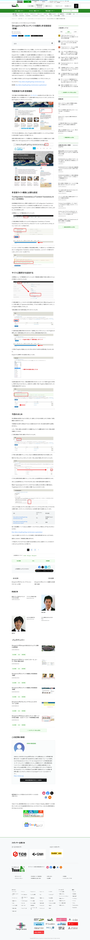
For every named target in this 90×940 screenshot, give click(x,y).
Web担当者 (51, 1)
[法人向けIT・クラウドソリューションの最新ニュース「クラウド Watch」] (39, 924)
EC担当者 (55, 1)
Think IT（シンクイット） (18, 5)
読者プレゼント (48, 5)
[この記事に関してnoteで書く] (49, 567)
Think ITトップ (14, 18)
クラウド (45, 14)
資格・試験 (14, 908)
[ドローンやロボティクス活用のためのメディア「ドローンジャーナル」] (61, 928)
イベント (74, 900)
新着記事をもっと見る (69, 137)
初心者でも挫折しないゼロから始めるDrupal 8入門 (36, 18)
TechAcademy (75, 905)
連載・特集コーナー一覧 (22, 18)
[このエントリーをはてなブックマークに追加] (46, 567)
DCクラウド (62, 1)
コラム (74, 903)
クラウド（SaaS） (24, 900)
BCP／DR (23, 905)
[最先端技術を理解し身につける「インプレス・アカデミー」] (73, 928)
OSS (13, 903)
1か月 (75, 31)
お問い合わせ (49, 876)
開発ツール (42, 898)
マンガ (51, 15)
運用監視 (32, 905)
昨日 (61, 31)
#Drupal (29, 555)
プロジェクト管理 (52, 903)
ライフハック (42, 908)
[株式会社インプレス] (21, 926)
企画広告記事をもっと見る (69, 227)
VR (47, 15)
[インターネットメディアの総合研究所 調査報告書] (73, 920)
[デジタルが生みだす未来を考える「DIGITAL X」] (50, 928)
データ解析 (33, 900)
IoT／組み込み (61, 14)
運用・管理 (42, 903)
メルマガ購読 (31, 5)
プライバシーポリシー (19, 878)
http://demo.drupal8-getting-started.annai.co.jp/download (30, 85)
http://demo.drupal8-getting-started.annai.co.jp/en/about (27, 532)
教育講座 (58, 2)
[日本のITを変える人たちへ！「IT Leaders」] (50, 924)
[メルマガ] (43, 793)
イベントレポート (35, 15)
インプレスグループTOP (67, 878)
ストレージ (39, 14)
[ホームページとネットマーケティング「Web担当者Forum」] (61, 920)
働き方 (50, 905)
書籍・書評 (74, 896)
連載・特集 (15, 14)
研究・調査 (67, 1)
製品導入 (43, 1)
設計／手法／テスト (24, 898)
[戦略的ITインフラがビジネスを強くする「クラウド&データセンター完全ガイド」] (39, 920)
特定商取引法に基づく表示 (36, 878)
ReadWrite (75, 907)
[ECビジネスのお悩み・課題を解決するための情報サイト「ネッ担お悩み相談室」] (39, 933)
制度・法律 (14, 911)
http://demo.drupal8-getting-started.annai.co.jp (31, 81)
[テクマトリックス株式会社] (56, 853)
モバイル (41, 900)
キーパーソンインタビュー (64, 896)
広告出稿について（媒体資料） (36, 876)
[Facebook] (47, 793)
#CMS (25, 555)
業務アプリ (14, 900)
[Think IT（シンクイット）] (18, 870)
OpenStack (28, 15)
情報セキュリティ (62, 900)
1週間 (68, 31)
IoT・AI (59, 1)
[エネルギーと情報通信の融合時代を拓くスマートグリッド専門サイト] (61, 924)
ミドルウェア (51, 894)
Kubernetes (22, 15)
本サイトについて (18, 876)
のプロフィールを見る (33, 780)
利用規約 (64, 876)
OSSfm (63, 15)
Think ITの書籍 (57, 15)
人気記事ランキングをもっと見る (69, 92)
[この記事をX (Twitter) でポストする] (42, 567)
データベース (15, 898)
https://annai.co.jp (19, 776)
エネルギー (51, 2)
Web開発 (51, 898)
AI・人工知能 (15, 15)
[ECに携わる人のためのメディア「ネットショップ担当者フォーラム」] (73, 924)
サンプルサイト (34, 95)
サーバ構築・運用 (62, 903)
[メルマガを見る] (47, 867)
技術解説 (74, 893)
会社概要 (48, 878)
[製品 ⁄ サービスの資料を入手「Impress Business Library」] (39, 928)
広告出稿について (68, 5)
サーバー (26, 14)
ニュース (74, 891)
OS (73, 14)
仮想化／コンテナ (52, 14)
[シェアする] (39, 567)
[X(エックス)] (51, 793)
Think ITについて (59, 5)
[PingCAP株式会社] (20, 854)
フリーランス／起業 (34, 908)
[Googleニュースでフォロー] (57, 867)
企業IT (35, 1)
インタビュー (42, 15)
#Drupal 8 (34, 555)
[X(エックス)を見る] (54, 867)
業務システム (61, 893)
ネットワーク (33, 14)
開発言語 (32, 898)
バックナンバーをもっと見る (34, 730)
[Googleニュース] (45, 797)
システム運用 (15, 905)
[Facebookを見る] (51, 867)
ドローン (55, 2)
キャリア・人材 (24, 908)
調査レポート (61, 898)
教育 (50, 908)
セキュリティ (42, 905)
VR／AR (23, 903)
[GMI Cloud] (38, 854)
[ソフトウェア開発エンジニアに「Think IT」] (50, 920)
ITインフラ (21, 14)
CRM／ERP (51, 900)
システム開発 (68, 14)
